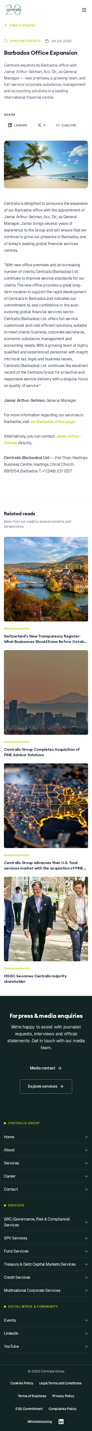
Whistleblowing (39, 1422)
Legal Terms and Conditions (60, 1383)
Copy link (69, 125)
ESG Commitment (28, 1409)
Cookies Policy (21, 1383)
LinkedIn (20, 125)
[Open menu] (84, 10)
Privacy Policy (63, 1396)
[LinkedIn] (61, 1421)
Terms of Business (32, 1396)
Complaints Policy (63, 1409)
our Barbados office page (52, 421)
